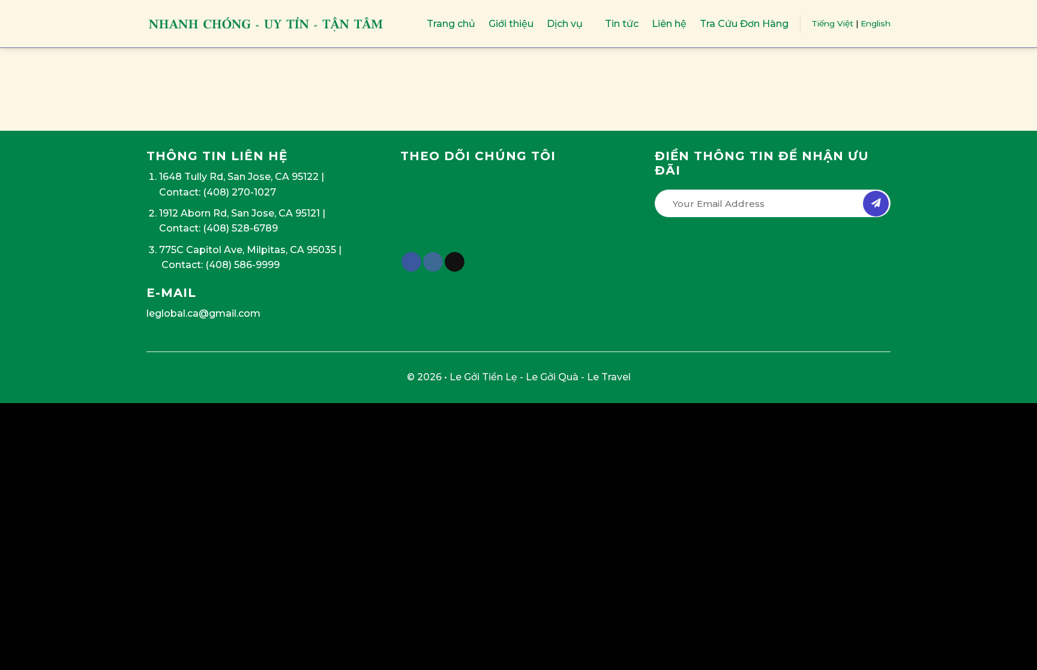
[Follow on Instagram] (433, 262)
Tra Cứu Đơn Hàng (744, 23)
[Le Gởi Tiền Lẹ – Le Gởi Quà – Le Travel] (266, 24)
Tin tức (622, 23)
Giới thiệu (511, 23)
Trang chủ (451, 23)
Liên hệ (669, 23)
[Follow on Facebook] (411, 262)
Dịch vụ (565, 23)
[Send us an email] (454, 262)
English (876, 23)
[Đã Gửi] (876, 204)
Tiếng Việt (832, 23)
